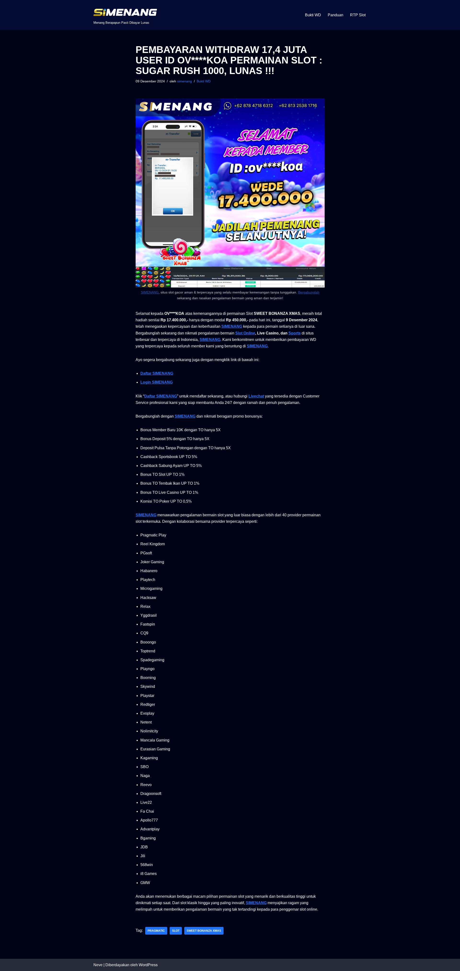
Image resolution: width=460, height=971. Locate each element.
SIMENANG (150, 292)
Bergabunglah (308, 292)
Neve (98, 965)
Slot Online (245, 333)
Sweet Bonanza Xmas (204, 930)
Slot (175, 930)
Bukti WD (313, 15)
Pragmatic (156, 930)
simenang (184, 81)
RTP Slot (358, 15)
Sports (294, 333)
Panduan (335, 15)
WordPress (148, 965)
